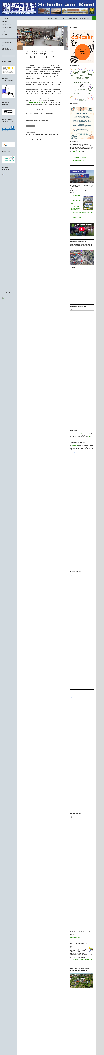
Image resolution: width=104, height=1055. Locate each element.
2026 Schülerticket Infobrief (79, 157)
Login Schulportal (6, 24)
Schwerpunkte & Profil (85, 18)
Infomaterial (5, 34)
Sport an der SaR (76, 215)
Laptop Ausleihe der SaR (76, 937)
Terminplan (4, 21)
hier (50, 109)
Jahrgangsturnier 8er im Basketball (34, 138)
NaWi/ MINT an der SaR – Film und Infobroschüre (75, 208)
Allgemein (28, 48)
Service (56, 18)
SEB (79, 694)
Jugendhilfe (75, 445)
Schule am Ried (6, 18)
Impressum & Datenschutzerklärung (7, 49)
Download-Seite (80, 433)
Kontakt (4, 45)
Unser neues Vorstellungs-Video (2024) (76, 202)
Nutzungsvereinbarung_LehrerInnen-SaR (82, 959)
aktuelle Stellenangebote (8, 39)
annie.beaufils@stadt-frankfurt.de (34, 102)
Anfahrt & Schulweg (6, 42)
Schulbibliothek (30, 126)
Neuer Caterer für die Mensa (7, 31)
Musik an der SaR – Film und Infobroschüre (83, 212)
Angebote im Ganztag (72, 18)
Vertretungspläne (6, 27)
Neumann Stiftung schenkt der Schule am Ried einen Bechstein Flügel (42, 133)
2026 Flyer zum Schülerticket (79, 160)
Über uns (50, 18)
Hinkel (36, 60)
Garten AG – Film (77, 217)
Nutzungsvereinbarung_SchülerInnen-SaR (83, 962)
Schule (62, 18)
